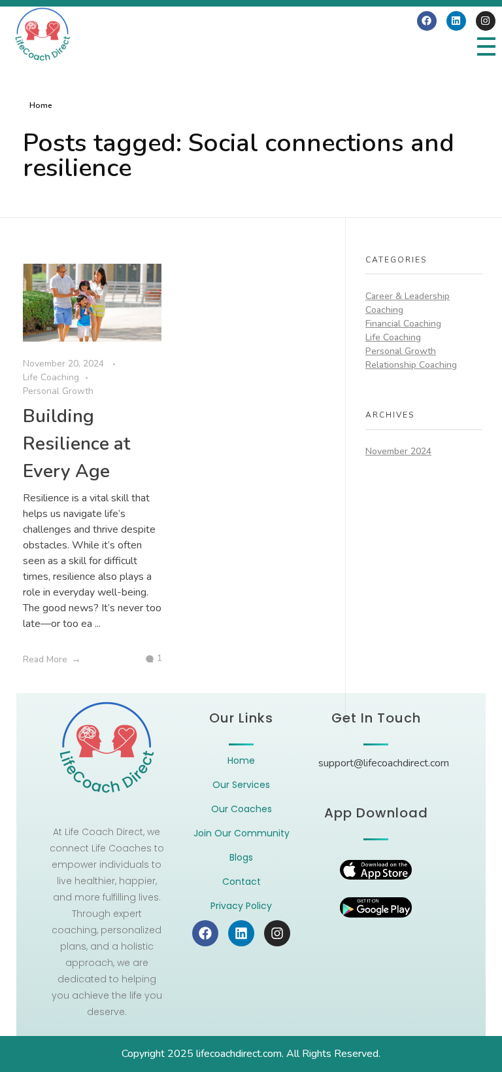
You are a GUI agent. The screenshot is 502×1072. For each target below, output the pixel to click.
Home (40, 105)
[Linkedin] (456, 21)
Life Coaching (51, 377)
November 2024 (398, 451)
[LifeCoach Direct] (42, 34)
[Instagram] (485, 21)
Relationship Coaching (411, 365)
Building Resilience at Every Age (76, 444)
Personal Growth (58, 391)
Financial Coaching (403, 323)
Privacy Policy (241, 905)
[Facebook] (427, 21)
